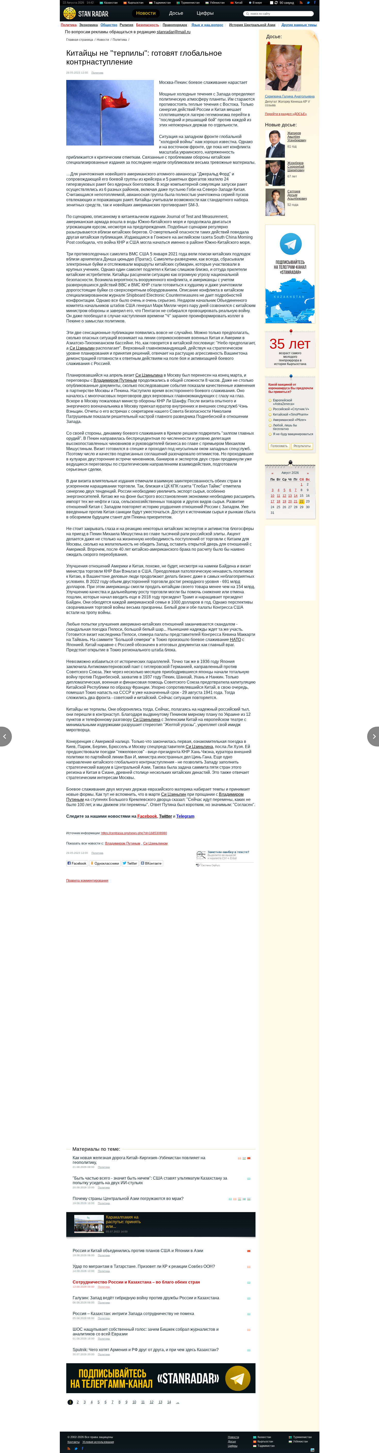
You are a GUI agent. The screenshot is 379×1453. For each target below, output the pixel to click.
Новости (103, 40)
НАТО (235, 639)
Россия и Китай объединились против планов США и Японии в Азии (138, 1250)
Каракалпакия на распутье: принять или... (123, 1222)
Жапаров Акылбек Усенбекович (296, 136)
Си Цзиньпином (155, 843)
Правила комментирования (87, 880)
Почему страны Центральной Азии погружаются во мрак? (128, 1198)
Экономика (88, 25)
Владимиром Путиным (115, 380)
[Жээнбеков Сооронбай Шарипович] (275, 184)
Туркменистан (190, 2)
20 (290, 501)
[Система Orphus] (225, 867)
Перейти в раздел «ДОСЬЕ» (286, 114)
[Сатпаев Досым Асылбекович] (275, 214)
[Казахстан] (248, 1179)
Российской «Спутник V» (291, 409)
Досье (232, 1441)
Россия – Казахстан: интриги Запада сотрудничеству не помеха (133, 1313)
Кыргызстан (135, 2)
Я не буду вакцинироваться (293, 434)
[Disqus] (161, 949)
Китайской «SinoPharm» (290, 414)
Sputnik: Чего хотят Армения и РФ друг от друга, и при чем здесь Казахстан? (146, 1350)
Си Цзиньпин (82, 348)
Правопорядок (175, 25)
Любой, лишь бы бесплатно (285, 427)
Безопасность (147, 25)
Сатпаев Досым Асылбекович (297, 195)
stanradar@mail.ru (174, 32)
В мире (257, 2)
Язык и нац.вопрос (207, 25)
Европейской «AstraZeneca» (283, 402)
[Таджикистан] (239, 1199)
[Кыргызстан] (239, 1158)
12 (151, 1402)
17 (272, 501)
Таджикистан (162, 2)
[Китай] (110, 72)
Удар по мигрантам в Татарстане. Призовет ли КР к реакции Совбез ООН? (144, 1266)
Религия (126, 25)
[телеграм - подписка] (290, 322)
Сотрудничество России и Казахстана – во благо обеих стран (136, 1282)
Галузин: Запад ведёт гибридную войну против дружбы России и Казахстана (146, 1298)
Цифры (232, 1445)
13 (160, 1402)
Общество (109, 25)
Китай (238, 2)
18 (278, 501)
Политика (69, 25)
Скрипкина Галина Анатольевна (290, 96)
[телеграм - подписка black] (161, 1392)
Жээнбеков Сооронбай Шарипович (295, 166)
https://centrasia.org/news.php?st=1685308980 (134, 833)
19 (284, 501)
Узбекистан (217, 2)
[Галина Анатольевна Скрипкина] (283, 67)
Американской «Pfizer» (289, 420)
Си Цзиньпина (149, 375)
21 (296, 501)
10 (134, 1402)
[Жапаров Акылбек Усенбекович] (275, 156)
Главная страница (79, 40)
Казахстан (111, 2)
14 (169, 1402)
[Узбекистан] (244, 1158)
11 (143, 1402)
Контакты (74, 1441)
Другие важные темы (299, 25)
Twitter (165, 816)
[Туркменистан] (244, 1199)
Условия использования (98, 1441)
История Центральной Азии (252, 25)
